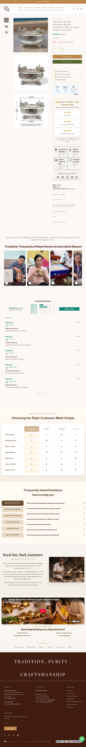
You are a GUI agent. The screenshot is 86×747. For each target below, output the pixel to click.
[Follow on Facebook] (5, 735)
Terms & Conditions (72, 696)
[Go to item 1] (6, 20)
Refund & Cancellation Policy (74, 701)
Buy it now (67, 61)
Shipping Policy (71, 699)
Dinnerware (27, 7)
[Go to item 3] (6, 32)
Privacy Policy (70, 693)
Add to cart (67, 56)
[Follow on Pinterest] (13, 735)
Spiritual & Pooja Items (48, 10)
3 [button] (43, 393)
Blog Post (69, 690)
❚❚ (7, 283)
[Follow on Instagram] (9, 735)
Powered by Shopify (44, 741)
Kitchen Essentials (48, 7)
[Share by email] (65, 222)
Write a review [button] (69, 309)
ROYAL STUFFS (57, 18)
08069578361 (11, 698)
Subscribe (10, 728)
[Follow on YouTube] (18, 735)
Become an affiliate (72, 704)
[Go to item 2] (6, 26)
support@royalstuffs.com (14, 704)
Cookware (36, 7)
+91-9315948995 (8, 702)
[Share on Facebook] (58, 222)
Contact (61, 10)
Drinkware (60, 7)
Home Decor (34, 10)
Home (20, 7)
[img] (9, 322)
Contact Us (70, 707)
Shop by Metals (23, 10)
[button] (56, 34)
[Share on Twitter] (60, 222)
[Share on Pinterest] (63, 222)
